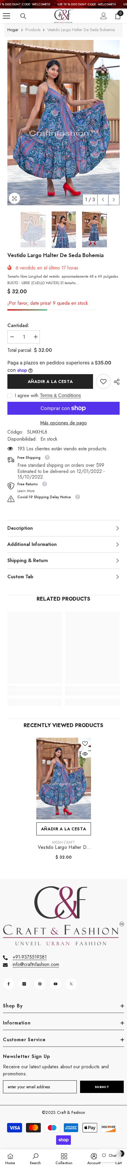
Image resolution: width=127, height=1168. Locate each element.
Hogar (13, 30)
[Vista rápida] (85, 753)
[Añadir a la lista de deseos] (85, 743)
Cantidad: (18, 325)
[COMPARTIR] (115, 382)
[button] (103, 199)
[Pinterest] (39, 983)
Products (32, 30)
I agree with (26, 396)
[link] (103, 381)
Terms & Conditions (60, 395)
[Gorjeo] (71, 983)
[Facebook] (8, 983)
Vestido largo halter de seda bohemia (63, 847)
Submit (102, 1086)
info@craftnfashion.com (36, 964)
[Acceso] (103, 16)
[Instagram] (24, 983)
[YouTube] (55, 983)
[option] (63, 122)
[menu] (6, 15)
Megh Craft (63, 842)
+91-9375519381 (30, 957)
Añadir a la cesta (50, 381)
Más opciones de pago (63, 422)
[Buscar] (23, 16)
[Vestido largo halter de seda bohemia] (63, 778)
